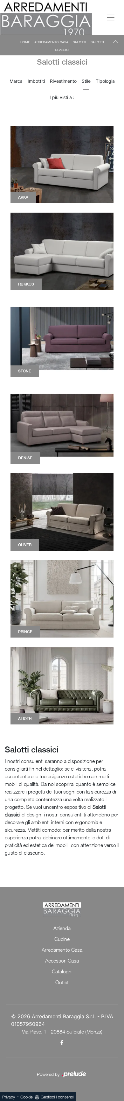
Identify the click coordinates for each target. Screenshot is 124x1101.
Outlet (62, 982)
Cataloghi (62, 971)
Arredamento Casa (51, 42)
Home (25, 42)
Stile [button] (86, 81)
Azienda (62, 928)
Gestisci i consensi (57, 1096)
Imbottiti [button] (36, 81)
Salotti (79, 42)
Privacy (8, 1096)
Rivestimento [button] (63, 81)
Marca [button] (16, 81)
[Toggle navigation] (110, 17)
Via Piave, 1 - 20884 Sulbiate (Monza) (62, 1031)
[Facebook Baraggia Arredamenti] (62, 1042)
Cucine (62, 939)
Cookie (26, 1096)
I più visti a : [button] (62, 97)
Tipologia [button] (105, 81)
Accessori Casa (62, 960)
